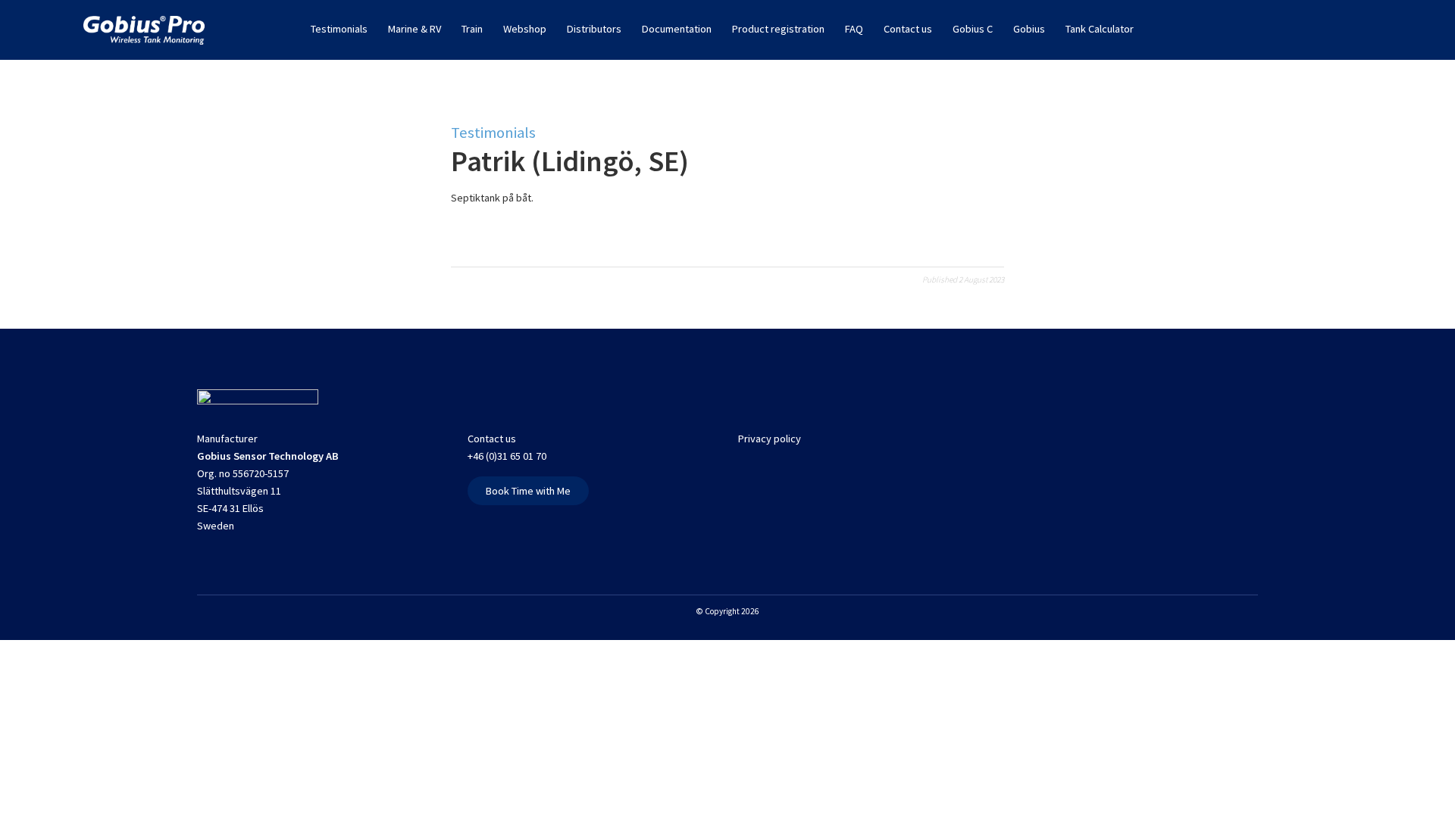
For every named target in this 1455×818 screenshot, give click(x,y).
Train (472, 29)
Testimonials (339, 29)
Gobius (1029, 29)
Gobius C (973, 29)
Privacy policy (769, 438)
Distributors (594, 29)
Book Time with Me (528, 491)
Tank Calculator (1099, 29)
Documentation (677, 29)
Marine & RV (414, 29)
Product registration (778, 29)
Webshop (524, 29)
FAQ (854, 29)
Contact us (908, 29)
